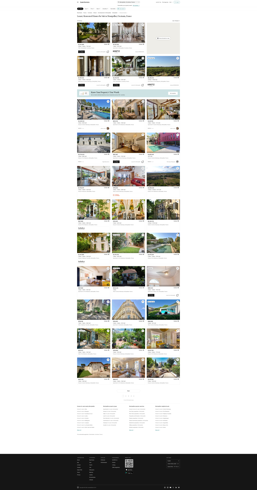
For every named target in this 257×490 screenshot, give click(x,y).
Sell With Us (114, 460)
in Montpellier (136, 411)
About (78, 460)
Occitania (90, 12)
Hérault (95, 12)
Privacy (78, 474)
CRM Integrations (116, 467)
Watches (91, 472)
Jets (90, 467)
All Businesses (104, 462)
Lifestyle (91, 479)
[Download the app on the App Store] (129, 469)
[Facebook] (168, 487)
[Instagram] (165, 487)
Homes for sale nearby (86, 406)
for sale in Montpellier (110, 409)
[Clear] (139, 2)
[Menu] (77, 2)
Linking (113, 464)
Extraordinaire (92, 477)
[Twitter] (173, 487)
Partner (113, 462)
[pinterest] (179, 487)
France (84, 12)
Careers (79, 467)
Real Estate (79, 12)
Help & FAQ (79, 469)
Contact (79, 464)
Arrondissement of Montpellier (104, 12)
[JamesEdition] (84, 2)
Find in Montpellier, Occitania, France (89, 434)
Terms (78, 472)
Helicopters (91, 469)
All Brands (103, 460)
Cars (90, 462)
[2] (134, 396)
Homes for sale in (82, 409)
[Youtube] (170, 487)
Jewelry (91, 474)
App (78, 462)
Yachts (90, 464)
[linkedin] (176, 487)
